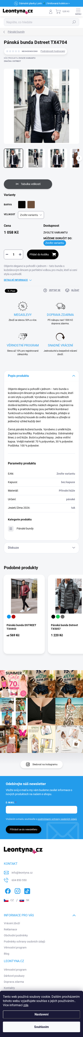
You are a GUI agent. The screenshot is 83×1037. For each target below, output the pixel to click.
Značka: (12, 61)
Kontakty (9, 987)
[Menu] (78, 11)
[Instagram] (17, 890)
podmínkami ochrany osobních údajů (57, 819)
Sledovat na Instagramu (45, 764)
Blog (6, 953)
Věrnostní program (15, 947)
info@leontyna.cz (22, 872)
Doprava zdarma (14, 981)
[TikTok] (26, 890)
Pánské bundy (25, 528)
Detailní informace (16, 280)
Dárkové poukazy (14, 975)
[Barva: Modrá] (9, 617)
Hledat (74, 22)
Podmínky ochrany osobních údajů (24, 941)
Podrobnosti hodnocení (53, 51)
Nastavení (41, 1014)
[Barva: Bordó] (13, 617)
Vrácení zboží (12, 923)
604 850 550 (19, 880)
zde (25, 1005)
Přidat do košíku (39, 254)
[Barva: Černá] (53, 617)
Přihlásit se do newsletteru (23, 829)
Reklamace (10, 929)
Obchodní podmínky (16, 935)
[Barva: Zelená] (58, 617)
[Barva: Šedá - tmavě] (62, 617)
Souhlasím (41, 1027)
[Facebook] (7, 890)
